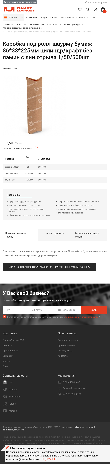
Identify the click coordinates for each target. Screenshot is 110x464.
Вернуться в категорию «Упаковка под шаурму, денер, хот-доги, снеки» (49, 266)
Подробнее (49, 459)
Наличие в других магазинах (17, 148)
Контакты (83, 17)
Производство (31, 17)
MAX (11, 382)
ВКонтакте (14, 396)
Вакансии (8, 355)
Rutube (12, 403)
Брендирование (66, 345)
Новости (53, 17)
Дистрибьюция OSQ (13, 340)
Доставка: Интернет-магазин (21, 2)
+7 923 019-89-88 (72, 394)
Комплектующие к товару (16, 234)
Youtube (13, 410)
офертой (79, 427)
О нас (93, 17)
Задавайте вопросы (74, 388)
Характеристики (55, 233)
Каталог (13, 17)
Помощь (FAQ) (65, 350)
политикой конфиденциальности (81, 316)
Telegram (13, 389)
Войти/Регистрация (97, 2)
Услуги (44, 17)
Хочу (94, 309)
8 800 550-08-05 (71, 382)
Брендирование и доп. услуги (87, 234)
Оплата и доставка (68, 17)
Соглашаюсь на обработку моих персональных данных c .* (53, 316)
